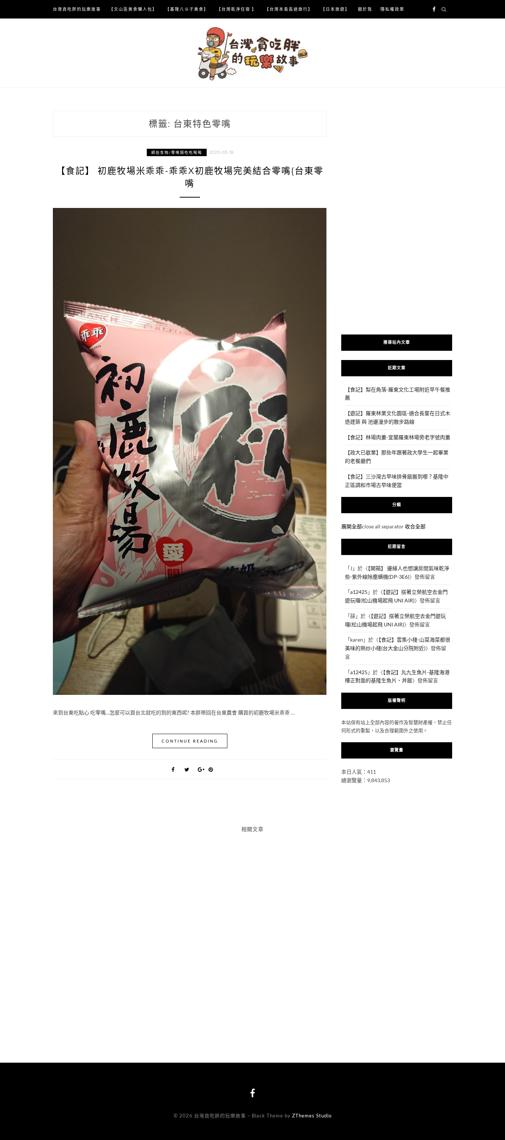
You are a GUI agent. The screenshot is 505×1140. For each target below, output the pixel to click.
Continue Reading (190, 741)
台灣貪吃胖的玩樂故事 (77, 9)
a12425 (358, 592)
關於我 (365, 9)
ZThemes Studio (312, 1116)
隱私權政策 (392, 9)
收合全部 (415, 526)
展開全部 (351, 526)
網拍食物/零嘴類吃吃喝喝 (176, 152)
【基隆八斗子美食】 (187, 9)
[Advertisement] (396, 216)
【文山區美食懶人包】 (133, 9)
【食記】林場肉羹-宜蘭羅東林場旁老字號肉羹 (397, 437)
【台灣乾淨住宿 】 (237, 9)
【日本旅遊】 (335, 9)
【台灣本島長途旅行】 (289, 9)
